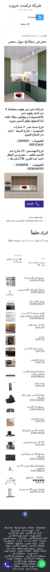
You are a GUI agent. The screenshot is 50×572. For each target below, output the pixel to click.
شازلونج (19, 543)
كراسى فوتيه (10, 551)
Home (31, 528)
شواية (8, 545)
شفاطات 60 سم (37, 545)
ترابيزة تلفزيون (9, 538)
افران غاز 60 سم (34, 533)
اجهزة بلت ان (27, 530)
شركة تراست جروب (25, 5)
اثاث (37, 530)
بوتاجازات (22, 538)
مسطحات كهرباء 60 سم (25, 563)
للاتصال (30, 204)
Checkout (40, 528)
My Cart (8, 528)
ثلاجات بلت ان (30, 540)
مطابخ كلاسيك (29, 220)
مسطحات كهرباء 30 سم (25, 561)
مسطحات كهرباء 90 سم (33, 566)
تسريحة (42, 540)
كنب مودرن (32, 553)
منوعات (31, 217)
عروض (40, 548)
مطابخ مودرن (20, 220)
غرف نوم (11, 548)
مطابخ (17, 566)
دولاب (42, 543)
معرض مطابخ (10, 220)
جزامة (19, 540)
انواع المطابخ (38, 217)
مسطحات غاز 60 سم (14, 556)
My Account (20, 528)
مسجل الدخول (27, 240)
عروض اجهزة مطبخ (26, 548)
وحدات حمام (18, 568)
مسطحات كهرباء (14, 558)
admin (27, 36)
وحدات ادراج (32, 568)
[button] (42, 564)
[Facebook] (25, 514)
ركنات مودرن (31, 543)
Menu (23, 24)
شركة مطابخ (39, 220)
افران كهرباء (35, 535)
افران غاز (15, 530)
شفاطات (9, 543)
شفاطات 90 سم (20, 545)
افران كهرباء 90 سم (38, 538)
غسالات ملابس (24, 551)
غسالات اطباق (39, 551)
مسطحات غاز (18, 553)
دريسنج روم (9, 540)
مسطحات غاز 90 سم (33, 558)
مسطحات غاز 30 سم (36, 556)
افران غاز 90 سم (16, 533)
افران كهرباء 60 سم (18, 535)
